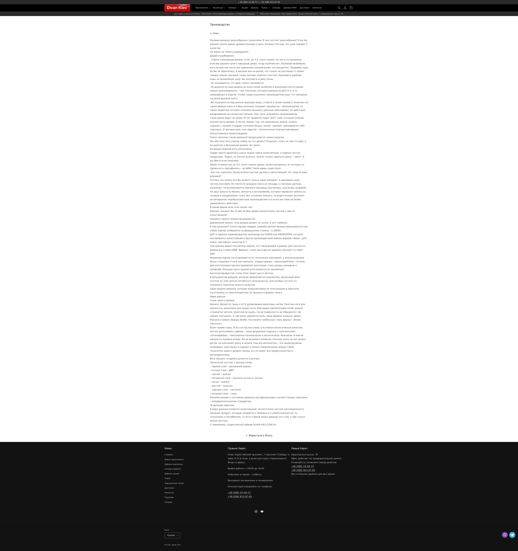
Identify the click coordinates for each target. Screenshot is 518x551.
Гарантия (169, 497)
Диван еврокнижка (174, 459)
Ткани (167, 478)
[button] (203, 8)
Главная (169, 454)
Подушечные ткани (174, 483)
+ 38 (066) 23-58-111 (248, 2)
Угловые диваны (173, 469)
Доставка (169, 488)
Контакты (169, 492)
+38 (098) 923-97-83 (270, 2)
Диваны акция (172, 473)
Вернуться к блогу (260, 435)
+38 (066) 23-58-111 (239, 492)
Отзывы (169, 502)
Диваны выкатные (174, 464)
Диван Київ (176, 545)
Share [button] (216, 33)
